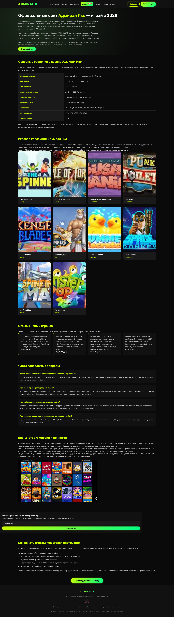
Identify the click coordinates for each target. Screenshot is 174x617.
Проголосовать (71, 528)
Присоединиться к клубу (87, 580)
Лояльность (74, 4)
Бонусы (64, 4)
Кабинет (133, 4)
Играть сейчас (27, 49)
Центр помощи (109, 4)
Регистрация (148, 4)
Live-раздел (54, 4)
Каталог (98, 4)
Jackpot (86, 4)
